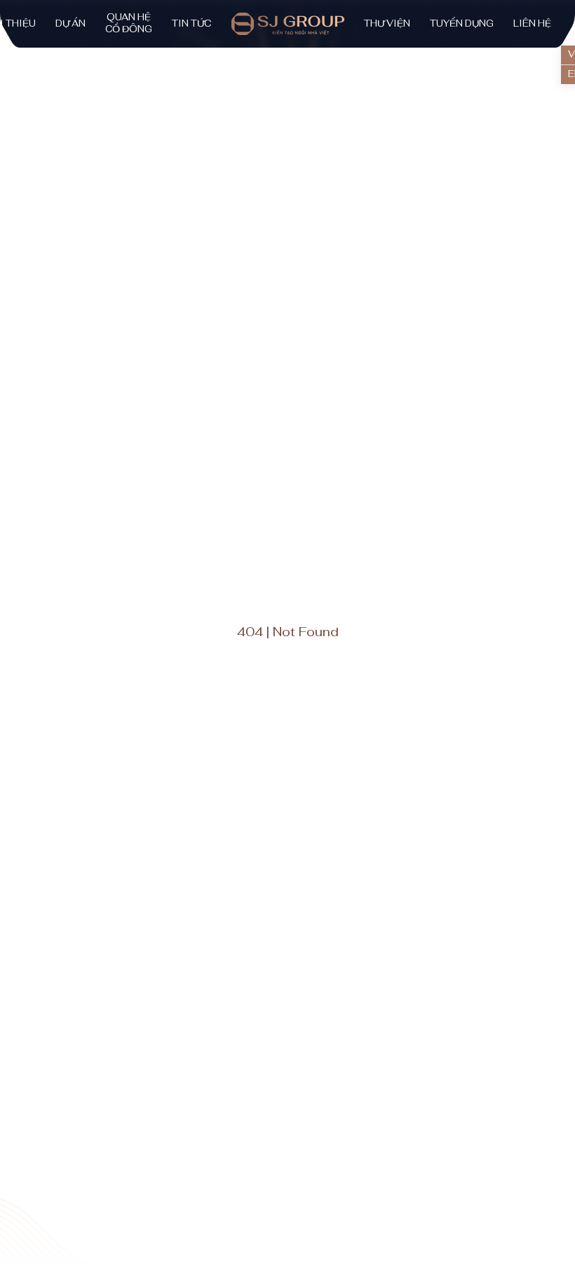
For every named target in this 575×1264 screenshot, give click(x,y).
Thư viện (387, 23)
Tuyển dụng (462, 23)
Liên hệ (532, 23)
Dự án (70, 23)
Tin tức (191, 23)
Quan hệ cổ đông (128, 23)
